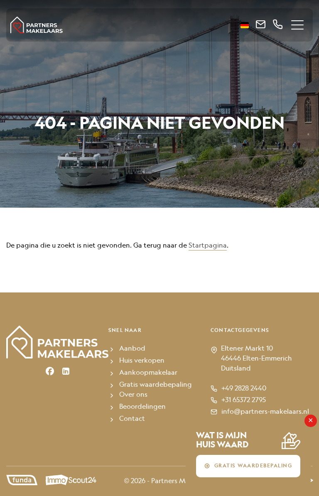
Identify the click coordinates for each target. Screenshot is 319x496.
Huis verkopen (141, 361)
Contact (132, 419)
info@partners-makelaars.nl (265, 412)
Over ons (133, 395)
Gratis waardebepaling (253, 466)
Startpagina (208, 246)
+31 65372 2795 (243, 400)
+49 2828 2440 (243, 389)
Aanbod (132, 349)
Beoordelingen (142, 407)
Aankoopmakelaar (148, 373)
